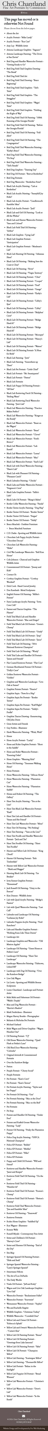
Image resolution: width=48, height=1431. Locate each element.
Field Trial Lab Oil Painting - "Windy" (23, 651)
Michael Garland (14, 1024)
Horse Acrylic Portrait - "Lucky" (20, 740)
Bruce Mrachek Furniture (20, 528)
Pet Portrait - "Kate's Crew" (18, 1078)
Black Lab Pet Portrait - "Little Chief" (22, 369)
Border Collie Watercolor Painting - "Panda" (25, 503)
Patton (9, 1066)
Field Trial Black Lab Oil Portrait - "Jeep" (24, 635)
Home (9, 736)
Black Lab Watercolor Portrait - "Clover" (23, 434)
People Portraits (13, 1074)
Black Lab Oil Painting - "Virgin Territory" (24, 273)
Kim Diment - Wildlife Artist (19, 895)
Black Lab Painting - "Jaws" (18, 357)
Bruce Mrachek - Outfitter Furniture (22, 524)
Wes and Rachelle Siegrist (17, 1307)
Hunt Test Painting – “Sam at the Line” (24, 831)
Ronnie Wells (12, 1229)
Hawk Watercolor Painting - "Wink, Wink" (24, 732)
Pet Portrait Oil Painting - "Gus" (20, 1094)
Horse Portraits (13, 770)
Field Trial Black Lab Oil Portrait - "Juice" (24, 639)
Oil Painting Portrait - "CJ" (18, 1036)
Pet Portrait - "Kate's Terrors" (19, 1083)
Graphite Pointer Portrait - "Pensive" (22, 689)
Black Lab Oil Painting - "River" (20, 268)
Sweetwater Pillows (15, 1271)
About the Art (13, 33)
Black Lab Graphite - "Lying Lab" (21, 235)
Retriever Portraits (14, 1217)
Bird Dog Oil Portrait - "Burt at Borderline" (25, 173)
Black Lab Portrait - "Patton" (19, 377)
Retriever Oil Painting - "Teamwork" (22, 1213)
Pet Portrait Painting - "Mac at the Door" (24, 1098)
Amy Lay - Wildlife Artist (17, 45)
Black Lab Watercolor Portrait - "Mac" (22, 457)
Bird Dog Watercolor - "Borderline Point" (24, 182)
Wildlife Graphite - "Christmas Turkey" (23, 1312)
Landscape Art (13, 937)
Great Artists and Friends (17, 723)
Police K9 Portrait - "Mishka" (19, 1148)
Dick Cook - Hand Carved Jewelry (21, 586)
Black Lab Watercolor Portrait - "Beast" (23, 430)
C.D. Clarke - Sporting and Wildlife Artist (24, 533)
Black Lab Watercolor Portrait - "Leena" (23, 453)
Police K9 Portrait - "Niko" (18, 1153)
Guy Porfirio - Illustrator (17, 728)
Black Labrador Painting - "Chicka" (21, 480)
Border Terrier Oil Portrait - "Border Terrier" (25, 512)
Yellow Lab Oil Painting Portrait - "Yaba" (24, 1346)
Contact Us (11, 574)
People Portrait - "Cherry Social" (20, 1070)
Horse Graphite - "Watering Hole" (21, 759)
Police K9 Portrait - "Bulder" (18, 1144)
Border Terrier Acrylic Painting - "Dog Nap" (25, 507)
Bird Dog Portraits (14, 177)
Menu (24, 12)
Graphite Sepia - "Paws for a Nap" (21, 693)
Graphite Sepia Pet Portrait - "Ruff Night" (24, 705)
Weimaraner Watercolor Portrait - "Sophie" (24, 1303)
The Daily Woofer (14, 1280)
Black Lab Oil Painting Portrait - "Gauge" (24, 289)
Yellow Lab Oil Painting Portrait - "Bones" (24, 1335)
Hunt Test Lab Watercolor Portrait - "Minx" (25, 823)
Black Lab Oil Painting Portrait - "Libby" (24, 308)
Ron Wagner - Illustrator (17, 1225)
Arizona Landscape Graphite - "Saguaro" (24, 49)
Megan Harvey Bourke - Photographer (23, 1016)
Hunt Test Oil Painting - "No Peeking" (23, 827)
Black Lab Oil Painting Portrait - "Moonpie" (25, 334)
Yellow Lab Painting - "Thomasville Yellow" (25, 1362)
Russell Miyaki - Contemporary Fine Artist (25, 1233)
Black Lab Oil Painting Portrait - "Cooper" (24, 281)
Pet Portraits (12, 1106)
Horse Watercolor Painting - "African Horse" (25, 775)
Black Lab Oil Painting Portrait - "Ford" (23, 285)
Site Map (10, 1252)
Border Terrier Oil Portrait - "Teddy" (22, 520)
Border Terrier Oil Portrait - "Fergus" (22, 516)
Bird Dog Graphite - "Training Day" (22, 169)
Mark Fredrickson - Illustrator (19, 1012)
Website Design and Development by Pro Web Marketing (24, 1428)
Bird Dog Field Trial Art (17, 76)
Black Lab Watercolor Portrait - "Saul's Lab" (25, 461)
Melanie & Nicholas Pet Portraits (21, 1020)
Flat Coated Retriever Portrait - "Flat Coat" (25, 662)
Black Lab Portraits (15, 381)
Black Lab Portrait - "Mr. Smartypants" (23, 373)
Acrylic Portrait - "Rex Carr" (18, 41)
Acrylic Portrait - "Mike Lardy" (19, 37)
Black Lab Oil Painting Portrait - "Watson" (24, 346)
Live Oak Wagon (14, 978)
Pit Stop (10, 1110)
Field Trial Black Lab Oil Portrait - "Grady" (25, 631)
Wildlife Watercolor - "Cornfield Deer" (23, 1316)
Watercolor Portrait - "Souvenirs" (20, 1299)
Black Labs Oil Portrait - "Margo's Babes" (24, 499)
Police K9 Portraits (15, 1157)
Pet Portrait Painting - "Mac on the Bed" (23, 1102)
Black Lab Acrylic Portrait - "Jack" (21, 208)
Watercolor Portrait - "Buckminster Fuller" (24, 1295)
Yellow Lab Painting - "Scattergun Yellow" (24, 1358)
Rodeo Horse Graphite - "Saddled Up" (23, 1221)
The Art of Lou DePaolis (17, 1275)
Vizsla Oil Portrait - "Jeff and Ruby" (21, 1284)
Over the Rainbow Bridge (18, 1062)
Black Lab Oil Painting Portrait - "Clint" (24, 277)
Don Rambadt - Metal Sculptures (21, 590)
